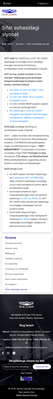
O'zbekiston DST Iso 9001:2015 (28, 177)
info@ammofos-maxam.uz (35, 347)
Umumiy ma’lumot (13, 243)
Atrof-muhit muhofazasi (16, 279)
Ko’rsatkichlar (11, 263)
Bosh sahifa (7, 44)
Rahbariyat (10, 253)
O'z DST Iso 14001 (28, 198)
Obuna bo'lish (42, 366)
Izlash (8, 3)
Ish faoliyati (10, 284)
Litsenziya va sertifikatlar (16, 269)
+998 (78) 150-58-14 (21, 339)
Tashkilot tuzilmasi (13, 258)
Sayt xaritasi (26, 373)
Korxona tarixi (11, 248)
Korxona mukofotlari (14, 274)
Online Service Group (26, 395)
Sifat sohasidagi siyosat (16, 289)
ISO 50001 (15, 110)
